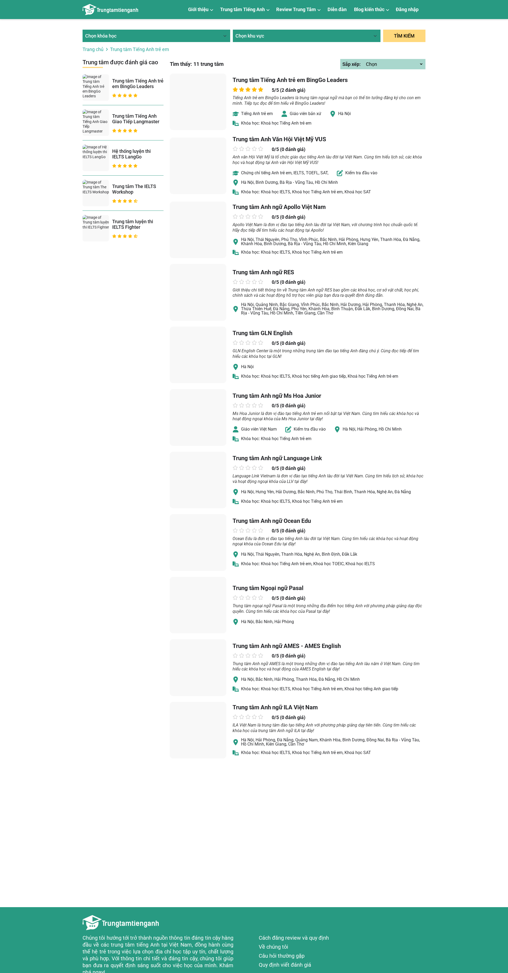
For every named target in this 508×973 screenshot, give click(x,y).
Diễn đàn (337, 9)
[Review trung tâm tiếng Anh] (110, 9)
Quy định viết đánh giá (285, 965)
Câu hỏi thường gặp (282, 956)
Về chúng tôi (273, 947)
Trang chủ (93, 49)
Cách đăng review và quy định (294, 938)
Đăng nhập (407, 9)
